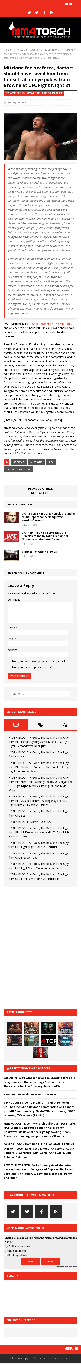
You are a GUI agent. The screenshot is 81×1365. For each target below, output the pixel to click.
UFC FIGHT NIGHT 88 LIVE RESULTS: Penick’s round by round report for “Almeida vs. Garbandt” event (45, 536)
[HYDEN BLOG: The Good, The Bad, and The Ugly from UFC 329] (31, 1040)
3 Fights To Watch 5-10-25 (39, 551)
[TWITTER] (29, 12)
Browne (18, 462)
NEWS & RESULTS (28, 49)
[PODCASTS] (51, 12)
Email (11, 639)
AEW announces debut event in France (30, 1094)
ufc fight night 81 (18, 469)
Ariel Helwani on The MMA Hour (52, 324)
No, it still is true (17, 1250)
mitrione (36, 462)
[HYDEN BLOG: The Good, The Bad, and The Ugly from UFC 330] (31, 1028)
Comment (14, 599)
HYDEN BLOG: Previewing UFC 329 (29, 821)
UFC (51, 462)
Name (12, 628)
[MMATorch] (40, 30)
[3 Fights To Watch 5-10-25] (11, 559)
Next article (40, 493)
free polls (73, 1267)
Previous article (40, 489)
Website (12, 650)
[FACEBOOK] (44, 12)
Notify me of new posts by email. (32, 667)
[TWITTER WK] (36, 12)
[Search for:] (41, 694)
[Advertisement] (32, 947)
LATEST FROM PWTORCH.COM (30, 1068)
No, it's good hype (18, 1255)
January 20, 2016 (16, 102)
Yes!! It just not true (19, 1246)
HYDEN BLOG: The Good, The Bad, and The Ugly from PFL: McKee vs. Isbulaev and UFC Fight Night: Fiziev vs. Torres (39, 832)
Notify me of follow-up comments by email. (38, 661)
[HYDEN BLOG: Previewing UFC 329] (48, 1040)
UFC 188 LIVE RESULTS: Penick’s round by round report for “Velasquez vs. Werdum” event (49, 517)
